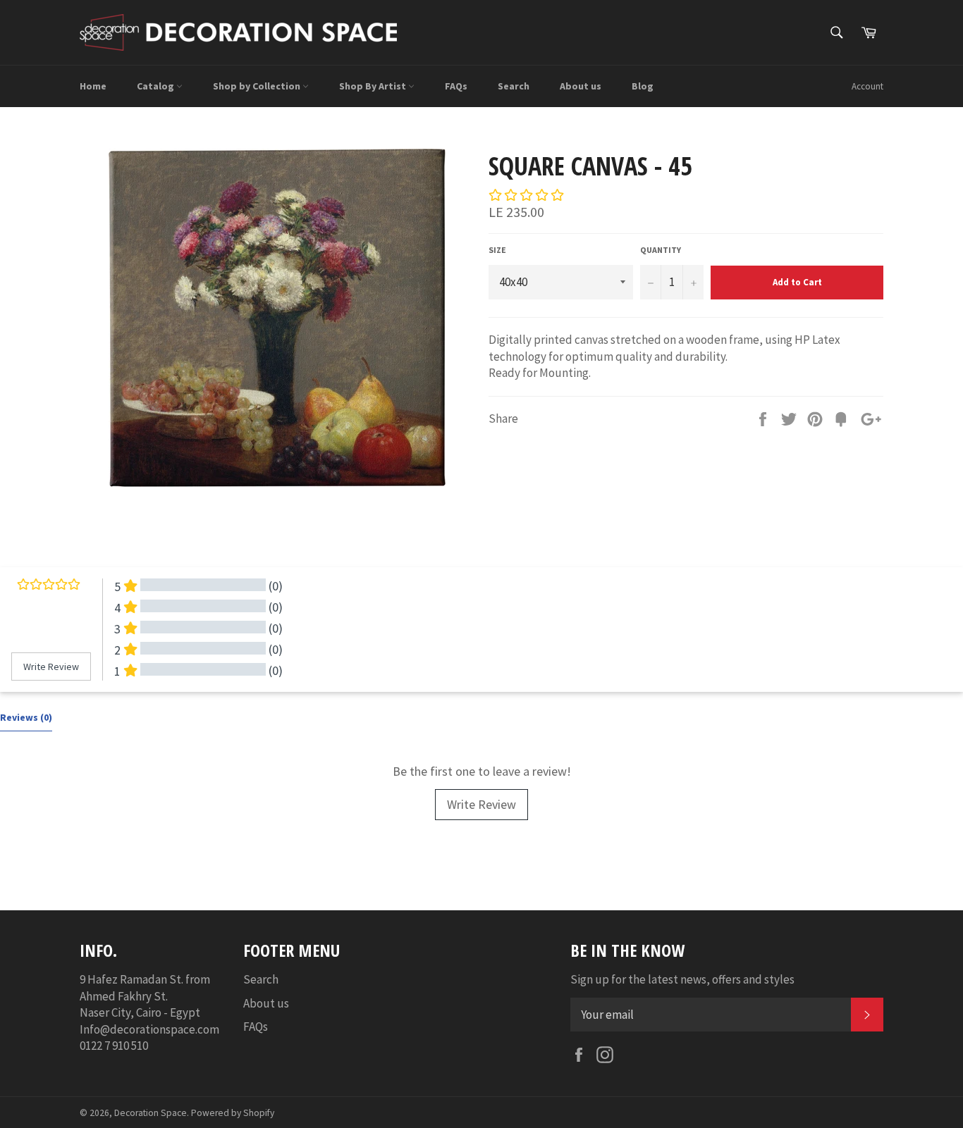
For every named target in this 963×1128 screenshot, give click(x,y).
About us (580, 86)
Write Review (481, 804)
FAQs (456, 86)
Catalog (156, 86)
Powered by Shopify (232, 1113)
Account (867, 86)
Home (93, 86)
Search (513, 86)
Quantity (660, 249)
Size (497, 249)
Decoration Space (150, 1113)
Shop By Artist (373, 86)
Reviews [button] (26, 717)
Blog (643, 86)
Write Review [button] (51, 666)
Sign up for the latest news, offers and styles (682, 979)
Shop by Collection (257, 86)
